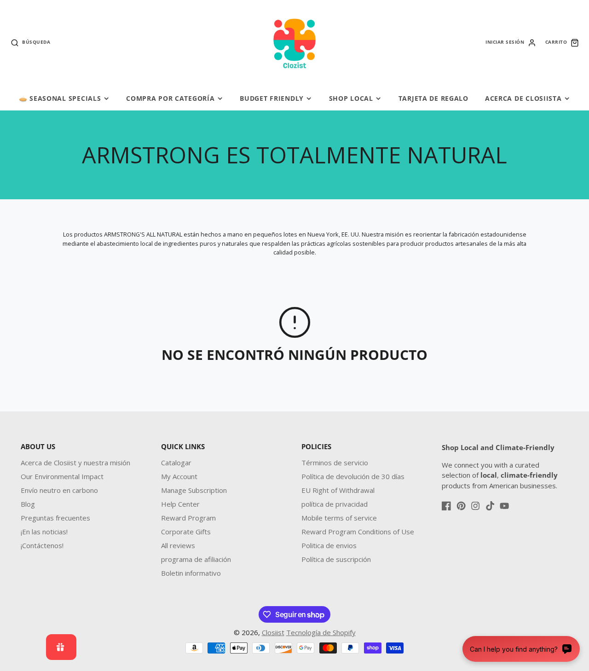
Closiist (273, 632)
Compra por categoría (170, 98)
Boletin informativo (191, 573)
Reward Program (188, 517)
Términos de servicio (334, 462)
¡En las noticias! (44, 531)
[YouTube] (504, 505)
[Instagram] (475, 505)
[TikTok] (490, 505)
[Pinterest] (461, 505)
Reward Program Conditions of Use (357, 531)
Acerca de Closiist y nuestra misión (75, 462)
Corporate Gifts (186, 531)
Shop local (351, 98)
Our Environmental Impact (62, 476)
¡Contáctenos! (42, 545)
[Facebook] (446, 505)
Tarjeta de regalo (433, 98)
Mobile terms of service (339, 517)
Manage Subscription (194, 490)
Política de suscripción (336, 559)
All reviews (178, 545)
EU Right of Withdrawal (338, 490)
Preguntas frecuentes (55, 517)
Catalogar (176, 462)
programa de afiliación (196, 559)
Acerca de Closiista (523, 98)
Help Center (180, 504)
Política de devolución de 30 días (352, 476)
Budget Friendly (272, 98)
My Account (179, 476)
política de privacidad (334, 504)
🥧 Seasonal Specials (60, 98)
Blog (28, 504)
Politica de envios (329, 545)
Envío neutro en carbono (59, 490)
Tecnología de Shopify (321, 632)
